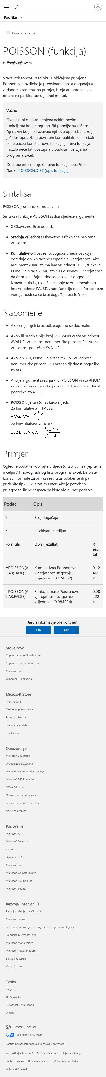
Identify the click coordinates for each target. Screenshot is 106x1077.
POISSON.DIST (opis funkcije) (43, 170)
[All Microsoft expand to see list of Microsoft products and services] (6, 7)
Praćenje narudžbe (17, 725)
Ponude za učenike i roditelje (23, 803)
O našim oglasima (38, 1061)
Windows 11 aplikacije (19, 679)
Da (38, 629)
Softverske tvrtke (16, 958)
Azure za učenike (16, 811)
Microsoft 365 (14, 671)
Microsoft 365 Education (20, 779)
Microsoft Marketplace (19, 943)
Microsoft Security (17, 841)
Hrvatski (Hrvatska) (24, 1027)
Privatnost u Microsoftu (20, 1005)
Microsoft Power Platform (21, 950)
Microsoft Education (18, 755)
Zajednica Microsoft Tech (21, 935)
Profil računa (13, 701)
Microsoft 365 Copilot (19, 881)
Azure (9, 849)
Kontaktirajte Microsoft (20, 1053)
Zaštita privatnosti (48, 1053)
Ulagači (10, 1012)
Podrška (11, 17)
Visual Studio (14, 966)
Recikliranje (13, 733)
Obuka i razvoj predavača (21, 795)
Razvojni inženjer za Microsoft (24, 911)
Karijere (10, 989)
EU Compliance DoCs (65, 1061)
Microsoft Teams (16, 888)
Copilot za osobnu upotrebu (22, 663)
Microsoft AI (13, 833)
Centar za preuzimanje (19, 709)
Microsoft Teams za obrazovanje (25, 771)
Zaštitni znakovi (15, 1061)
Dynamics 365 (14, 857)
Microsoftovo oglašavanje (21, 873)
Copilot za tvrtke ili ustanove (23, 655)
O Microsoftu (13, 997)
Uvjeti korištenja (72, 1053)
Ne (66, 629)
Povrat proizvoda (16, 717)
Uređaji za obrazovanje (20, 763)
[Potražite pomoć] (17, 6)
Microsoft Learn (15, 919)
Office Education (15, 787)
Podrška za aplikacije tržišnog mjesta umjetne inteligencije (41, 927)
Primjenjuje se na (19, 62)
